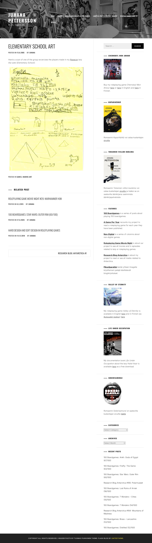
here (112, 88)
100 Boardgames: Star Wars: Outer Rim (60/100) (33, 214)
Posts (59, 16)
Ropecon (74, 59)
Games (19, 177)
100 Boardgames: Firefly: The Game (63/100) (120, 467)
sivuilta (107, 140)
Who (53, 16)
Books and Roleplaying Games (77, 16)
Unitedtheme (117, 538)
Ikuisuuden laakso (112, 317)
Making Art (27, 177)
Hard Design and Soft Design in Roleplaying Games (34, 230)
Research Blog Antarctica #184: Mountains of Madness (123, 512)
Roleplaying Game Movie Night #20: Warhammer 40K (35, 199)
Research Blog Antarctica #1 (72, 253)
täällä (123, 414)
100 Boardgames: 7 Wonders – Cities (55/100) (120, 498)
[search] (143, 19)
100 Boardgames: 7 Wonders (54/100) (120, 505)
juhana (32, 52)
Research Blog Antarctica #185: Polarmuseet (123, 483)
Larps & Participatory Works (105, 16)
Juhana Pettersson (22, 17)
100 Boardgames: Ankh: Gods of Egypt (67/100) (121, 459)
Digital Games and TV (129, 16)
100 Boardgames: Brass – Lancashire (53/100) (120, 520)
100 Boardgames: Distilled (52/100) (119, 527)
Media (53, 22)
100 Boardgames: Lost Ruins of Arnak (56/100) (120, 490)
